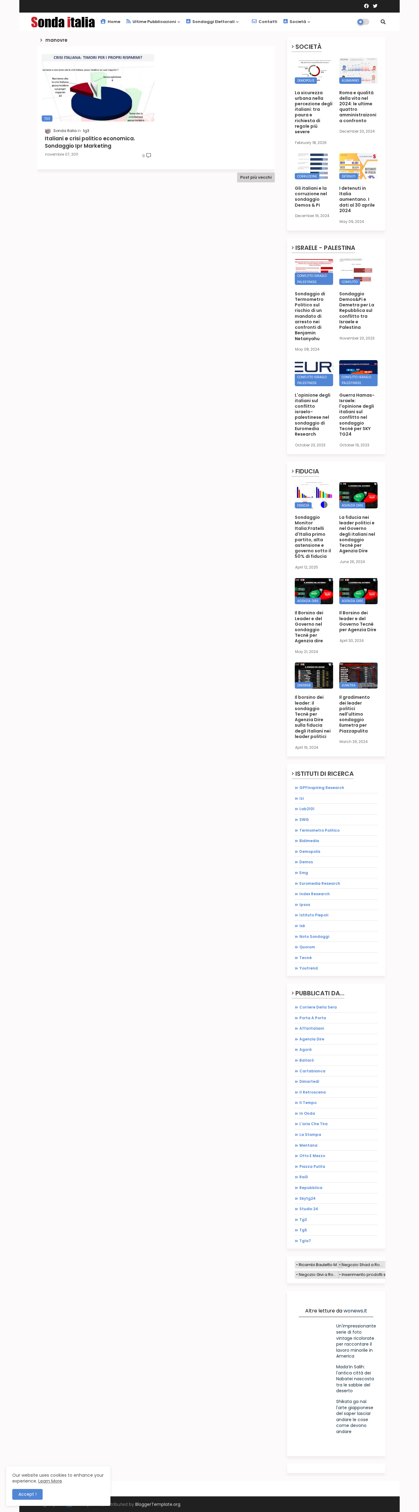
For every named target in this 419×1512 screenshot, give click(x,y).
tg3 (303, 1219)
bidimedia (309, 840)
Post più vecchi (256, 177)
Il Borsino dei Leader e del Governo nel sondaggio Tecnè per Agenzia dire (309, 626)
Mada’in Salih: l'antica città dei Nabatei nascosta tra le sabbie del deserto (355, 1379)
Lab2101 (306, 808)
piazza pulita (312, 1166)
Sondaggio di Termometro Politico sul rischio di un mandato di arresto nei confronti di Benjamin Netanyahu (310, 316)
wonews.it (355, 1310)
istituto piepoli (313, 915)
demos (306, 862)
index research (314, 893)
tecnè (305, 957)
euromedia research (319, 883)
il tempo (308, 1102)
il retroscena (312, 1092)
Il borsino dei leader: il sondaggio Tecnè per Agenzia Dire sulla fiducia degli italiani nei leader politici (313, 716)
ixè (302, 925)
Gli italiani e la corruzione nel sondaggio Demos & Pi (311, 196)
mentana (308, 1145)
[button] (383, 22)
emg (303, 872)
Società (297, 22)
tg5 (303, 1230)
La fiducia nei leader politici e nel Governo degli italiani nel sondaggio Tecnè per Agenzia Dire (357, 534)
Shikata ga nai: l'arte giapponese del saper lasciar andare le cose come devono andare (354, 1416)
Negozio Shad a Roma (364, 1265)
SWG (304, 819)
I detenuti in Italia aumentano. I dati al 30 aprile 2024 (357, 199)
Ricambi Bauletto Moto (321, 1265)
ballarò (306, 1060)
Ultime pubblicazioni (154, 22)
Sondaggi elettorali (213, 22)
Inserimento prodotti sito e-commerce (380, 1274)
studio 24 (308, 1208)
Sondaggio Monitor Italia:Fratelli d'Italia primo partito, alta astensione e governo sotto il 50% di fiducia (313, 537)
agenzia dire (311, 1039)
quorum (307, 947)
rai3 (303, 1177)
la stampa (310, 1134)
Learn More (50, 1481)
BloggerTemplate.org (157, 1504)
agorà (305, 1049)
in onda (307, 1113)
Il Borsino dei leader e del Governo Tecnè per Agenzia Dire (357, 621)
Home (113, 22)
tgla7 (305, 1240)
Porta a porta (312, 1017)
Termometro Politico (319, 830)
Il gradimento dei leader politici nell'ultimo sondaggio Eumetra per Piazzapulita (354, 713)
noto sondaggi (314, 936)
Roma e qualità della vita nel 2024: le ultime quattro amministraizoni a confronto (357, 106)
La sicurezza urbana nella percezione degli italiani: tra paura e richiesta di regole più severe (314, 112)
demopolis (309, 851)
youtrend (308, 968)
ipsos (304, 904)
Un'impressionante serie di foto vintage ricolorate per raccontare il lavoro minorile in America (356, 1341)
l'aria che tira (313, 1123)
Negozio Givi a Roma (319, 1274)
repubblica (310, 1187)
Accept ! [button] (27, 1494)
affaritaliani (311, 1028)
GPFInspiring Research (321, 787)
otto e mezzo (312, 1155)
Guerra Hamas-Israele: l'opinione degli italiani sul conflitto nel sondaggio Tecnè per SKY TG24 (357, 414)
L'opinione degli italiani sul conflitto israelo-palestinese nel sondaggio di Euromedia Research (312, 414)
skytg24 (307, 1198)
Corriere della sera (318, 1007)
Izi (301, 798)
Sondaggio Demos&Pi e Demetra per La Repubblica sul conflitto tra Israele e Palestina (356, 310)
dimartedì (309, 1081)
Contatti (267, 22)
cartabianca (312, 1071)
